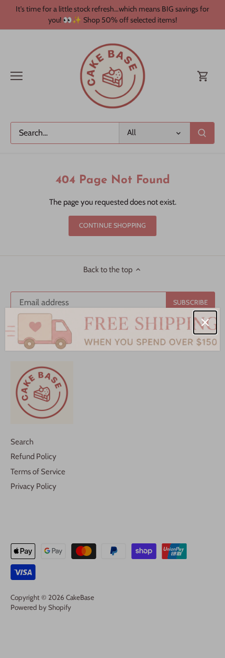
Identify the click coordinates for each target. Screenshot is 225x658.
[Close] (205, 322)
